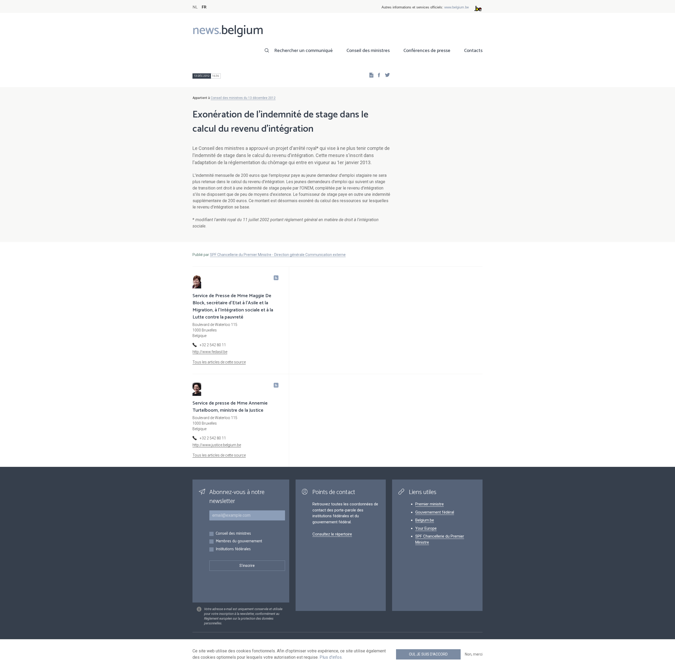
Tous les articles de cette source (219, 362)
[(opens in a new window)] (377, 74)
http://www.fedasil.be (209, 352)
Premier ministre (429, 504)
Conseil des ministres (368, 51)
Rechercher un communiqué (303, 51)
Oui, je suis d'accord (428, 654)
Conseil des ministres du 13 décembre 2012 (243, 98)
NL (194, 7)
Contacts (473, 51)
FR (204, 7)
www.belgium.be (456, 7)
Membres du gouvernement (239, 541)
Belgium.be (424, 520)
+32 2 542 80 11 (213, 345)
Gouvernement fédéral (434, 512)
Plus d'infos (331, 657)
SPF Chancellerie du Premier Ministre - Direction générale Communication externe (278, 255)
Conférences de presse (426, 51)
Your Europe (426, 528)
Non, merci (474, 654)
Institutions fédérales (233, 549)
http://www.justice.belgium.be (216, 445)
